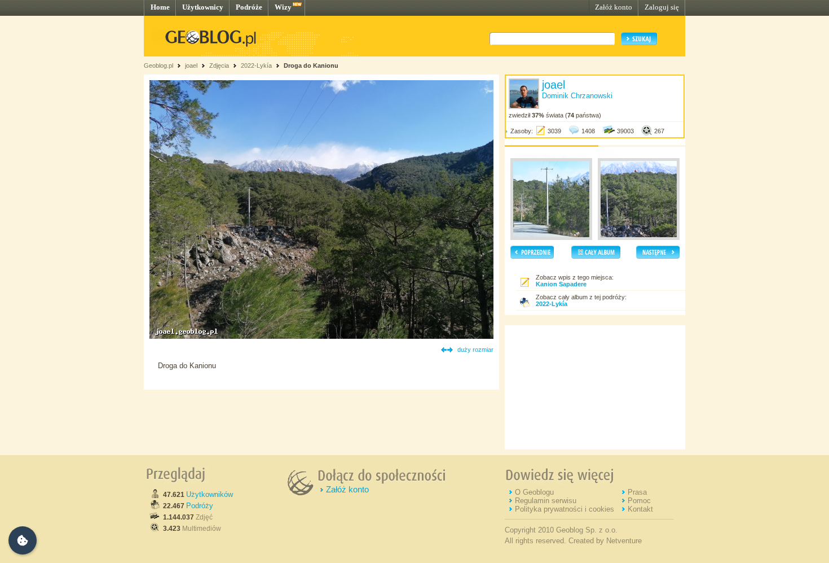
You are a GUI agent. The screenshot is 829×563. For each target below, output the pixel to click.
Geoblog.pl (158, 65)
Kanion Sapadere (561, 284)
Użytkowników (209, 494)
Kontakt (640, 509)
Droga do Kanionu (311, 65)
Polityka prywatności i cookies (564, 509)
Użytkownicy (202, 7)
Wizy (283, 7)
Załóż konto (613, 7)
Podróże (249, 7)
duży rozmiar (475, 349)
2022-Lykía (256, 65)
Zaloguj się (662, 7)
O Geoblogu (534, 492)
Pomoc (639, 500)
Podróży (199, 505)
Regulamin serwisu (545, 500)
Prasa (637, 492)
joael (191, 65)
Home (160, 7)
